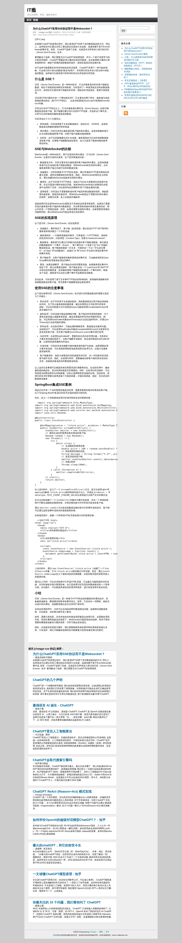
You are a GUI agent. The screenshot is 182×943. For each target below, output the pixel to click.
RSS (126, 113)
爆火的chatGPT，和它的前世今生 (57, 845)
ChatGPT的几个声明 (47, 680)
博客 (101, 932)
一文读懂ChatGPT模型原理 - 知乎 (57, 874)
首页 (29, 19)
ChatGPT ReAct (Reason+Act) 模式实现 (62, 791)
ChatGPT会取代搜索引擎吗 (52, 760)
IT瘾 (31, 10)
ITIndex (93, 932)
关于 (107, 932)
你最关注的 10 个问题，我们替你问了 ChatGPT (67, 902)
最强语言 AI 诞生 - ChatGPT (53, 705)
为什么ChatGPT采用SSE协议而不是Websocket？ (69, 654)
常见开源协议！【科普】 (136, 80)
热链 (35, 19)
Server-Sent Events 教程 (136, 54)
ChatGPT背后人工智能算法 (52, 731)
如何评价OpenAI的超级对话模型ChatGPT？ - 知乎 (69, 820)
